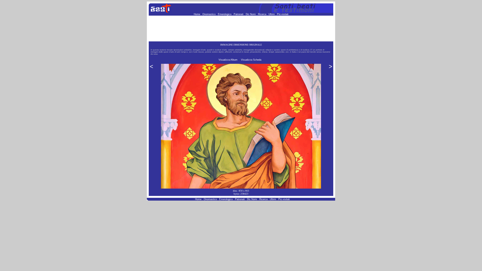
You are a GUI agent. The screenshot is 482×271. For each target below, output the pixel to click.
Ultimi (271, 14)
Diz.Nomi (251, 14)
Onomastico (209, 14)
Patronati (239, 14)
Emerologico (225, 14)
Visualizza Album (228, 59)
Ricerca (262, 14)
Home (197, 14)
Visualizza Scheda (251, 59)
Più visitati (282, 14)
